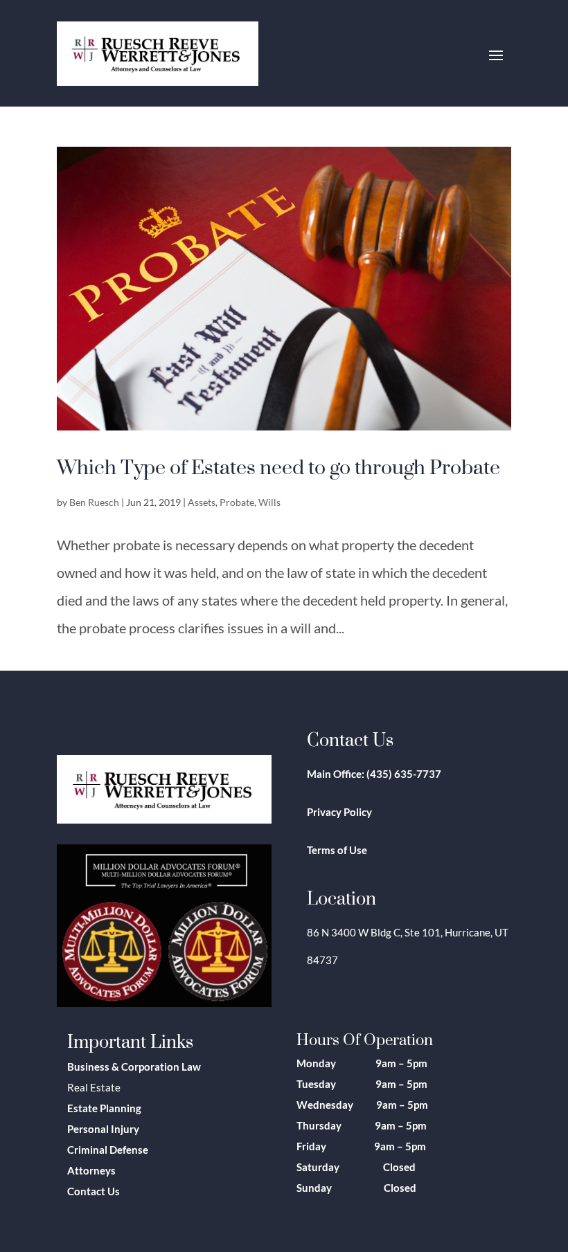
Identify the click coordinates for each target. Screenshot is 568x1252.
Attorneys (91, 1170)
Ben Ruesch (94, 502)
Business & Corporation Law (134, 1066)
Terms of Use (337, 850)
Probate (237, 502)
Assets (201, 502)
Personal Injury (103, 1129)
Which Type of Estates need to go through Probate (278, 466)
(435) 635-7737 (403, 774)
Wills (269, 502)
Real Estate (94, 1087)
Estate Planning (104, 1108)
